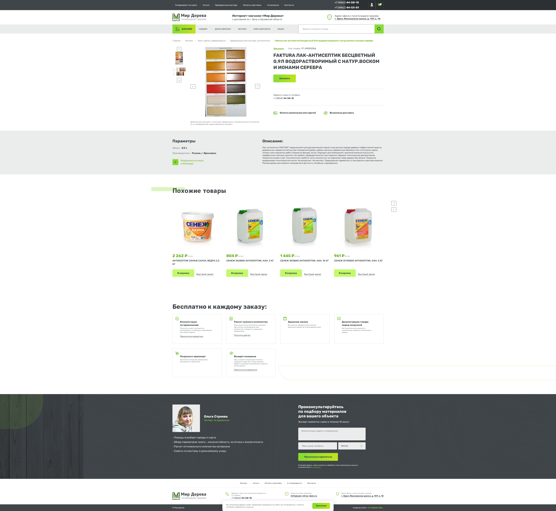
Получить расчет (242, 335)
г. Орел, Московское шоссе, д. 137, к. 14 (357, 18)
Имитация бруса (262, 29)
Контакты (289, 5)
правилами (316, 467)
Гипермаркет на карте (186, 5)
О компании (273, 5)
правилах (250, 507)
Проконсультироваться (191, 336)
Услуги (206, 5)
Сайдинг (203, 29)
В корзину (183, 273)
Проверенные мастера (226, 5)
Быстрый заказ (204, 274)
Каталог (187, 29)
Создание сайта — (360, 508)
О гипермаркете (294, 483)
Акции (280, 29)
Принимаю (321, 505)
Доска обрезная (223, 29)
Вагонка (242, 29)
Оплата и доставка (252, 5)
